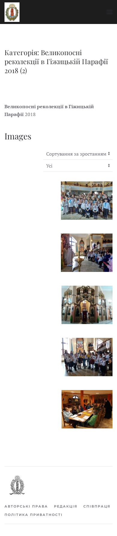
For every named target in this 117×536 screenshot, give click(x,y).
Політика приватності (33, 515)
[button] (109, 12)
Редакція (65, 506)
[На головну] (12, 12)
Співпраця (96, 506)
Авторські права (26, 506)
